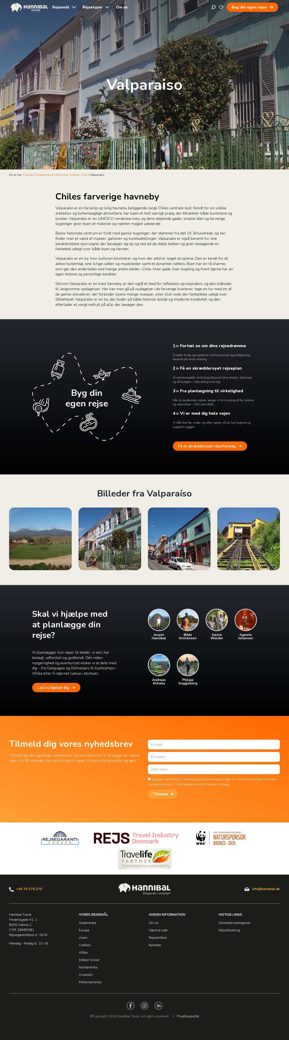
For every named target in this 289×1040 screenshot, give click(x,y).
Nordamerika (88, 967)
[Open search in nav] (213, 7)
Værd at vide (158, 930)
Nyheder (155, 945)
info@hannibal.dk (266, 889)
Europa (84, 930)
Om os (122, 7)
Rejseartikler (158, 937)
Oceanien (86, 974)
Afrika (83, 952)
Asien (83, 937)
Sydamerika (43, 175)
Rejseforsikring (229, 930)
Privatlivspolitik (188, 1016)
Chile (57, 175)
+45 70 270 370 (29, 889)
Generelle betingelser (234, 923)
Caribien (85, 945)
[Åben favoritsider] (221, 7)
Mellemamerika (90, 982)
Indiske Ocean (89, 960)
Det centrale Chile (75, 175)
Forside (28, 175)
